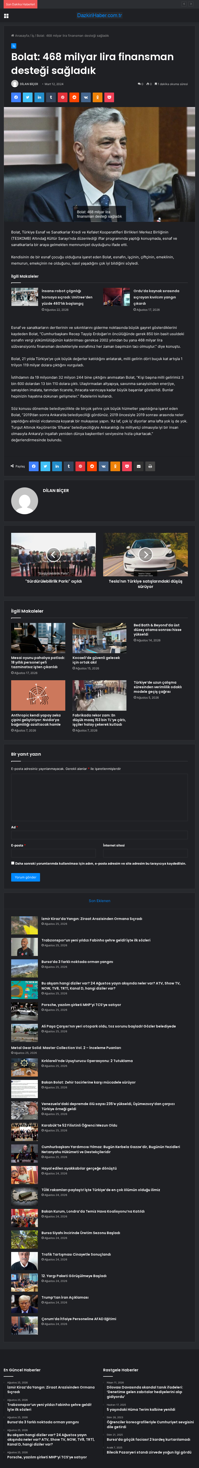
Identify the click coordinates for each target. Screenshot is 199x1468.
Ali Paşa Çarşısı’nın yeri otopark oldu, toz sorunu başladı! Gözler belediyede (108, 1026)
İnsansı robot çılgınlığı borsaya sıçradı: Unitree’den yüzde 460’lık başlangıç (67, 297)
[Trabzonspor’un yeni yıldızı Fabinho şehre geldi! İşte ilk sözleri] (24, 947)
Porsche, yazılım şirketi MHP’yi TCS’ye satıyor (81, 1004)
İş (33, 35)
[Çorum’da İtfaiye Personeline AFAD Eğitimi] (24, 1325)
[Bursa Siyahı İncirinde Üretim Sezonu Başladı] (24, 1239)
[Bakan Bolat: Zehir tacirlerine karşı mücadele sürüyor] (24, 1089)
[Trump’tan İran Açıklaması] (24, 1304)
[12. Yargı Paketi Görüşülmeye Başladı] (24, 1282)
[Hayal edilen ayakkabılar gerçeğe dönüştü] (24, 1175)
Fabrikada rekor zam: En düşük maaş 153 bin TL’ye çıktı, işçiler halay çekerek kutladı (99, 720)
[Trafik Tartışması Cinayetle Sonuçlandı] (24, 1261)
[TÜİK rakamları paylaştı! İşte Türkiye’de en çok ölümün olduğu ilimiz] (24, 1196)
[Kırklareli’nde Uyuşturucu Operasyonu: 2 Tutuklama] (24, 1067)
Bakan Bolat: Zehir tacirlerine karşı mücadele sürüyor (88, 1082)
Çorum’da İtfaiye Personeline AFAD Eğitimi (78, 1318)
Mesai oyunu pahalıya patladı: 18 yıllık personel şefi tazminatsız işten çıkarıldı (38, 662)
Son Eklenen (99, 900)
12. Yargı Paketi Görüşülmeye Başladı (74, 1275)
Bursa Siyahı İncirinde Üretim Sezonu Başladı (80, 1232)
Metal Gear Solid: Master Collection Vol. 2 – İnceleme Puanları (66, 1047)
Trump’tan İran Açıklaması (65, 1297)
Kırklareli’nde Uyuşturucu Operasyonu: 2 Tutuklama (87, 1060)
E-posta (18, 845)
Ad (14, 827)
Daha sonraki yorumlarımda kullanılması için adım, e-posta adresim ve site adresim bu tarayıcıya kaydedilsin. (100, 863)
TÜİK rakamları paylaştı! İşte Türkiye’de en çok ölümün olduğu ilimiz (100, 1189)
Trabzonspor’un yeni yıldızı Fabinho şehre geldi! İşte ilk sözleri (95, 940)
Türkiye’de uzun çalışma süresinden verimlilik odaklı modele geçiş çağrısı (158, 687)
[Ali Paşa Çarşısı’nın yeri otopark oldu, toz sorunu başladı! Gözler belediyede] (24, 1033)
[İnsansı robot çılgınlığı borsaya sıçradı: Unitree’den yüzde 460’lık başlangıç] (24, 297)
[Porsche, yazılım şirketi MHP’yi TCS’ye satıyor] (24, 1011)
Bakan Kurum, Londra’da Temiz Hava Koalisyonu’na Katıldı (93, 1211)
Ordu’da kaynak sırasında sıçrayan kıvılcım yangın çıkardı (156, 297)
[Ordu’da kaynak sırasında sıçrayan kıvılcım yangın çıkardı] (116, 297)
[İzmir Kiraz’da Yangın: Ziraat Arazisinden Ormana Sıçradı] (24, 925)
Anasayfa (21, 35)
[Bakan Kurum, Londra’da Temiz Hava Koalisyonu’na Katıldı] (24, 1218)
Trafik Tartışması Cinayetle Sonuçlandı (76, 1254)
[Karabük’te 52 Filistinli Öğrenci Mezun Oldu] (24, 1132)
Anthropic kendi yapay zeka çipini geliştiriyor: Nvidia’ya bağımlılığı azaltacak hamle (36, 720)
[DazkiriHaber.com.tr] (99, 15)
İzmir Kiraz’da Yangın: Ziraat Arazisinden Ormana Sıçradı (91, 918)
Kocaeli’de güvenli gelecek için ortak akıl (96, 660)
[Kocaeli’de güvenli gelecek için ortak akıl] (100, 638)
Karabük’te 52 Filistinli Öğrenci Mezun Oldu (79, 1125)
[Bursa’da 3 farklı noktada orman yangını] (24, 968)
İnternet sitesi (114, 845)
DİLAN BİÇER (29, 84)
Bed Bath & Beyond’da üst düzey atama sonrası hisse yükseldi (158, 630)
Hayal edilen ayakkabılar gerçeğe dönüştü (79, 1168)
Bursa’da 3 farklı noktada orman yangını (69, 4)
